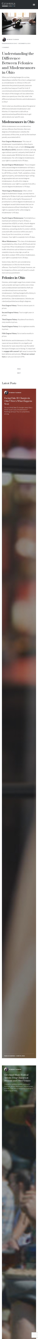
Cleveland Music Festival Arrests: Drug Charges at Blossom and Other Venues (17, 1078)
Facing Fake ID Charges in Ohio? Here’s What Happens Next (18, 401)
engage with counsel (11, 351)
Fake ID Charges (9, 1056)
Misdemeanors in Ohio (9, 43)
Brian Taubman (14, 39)
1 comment (5, 47)
